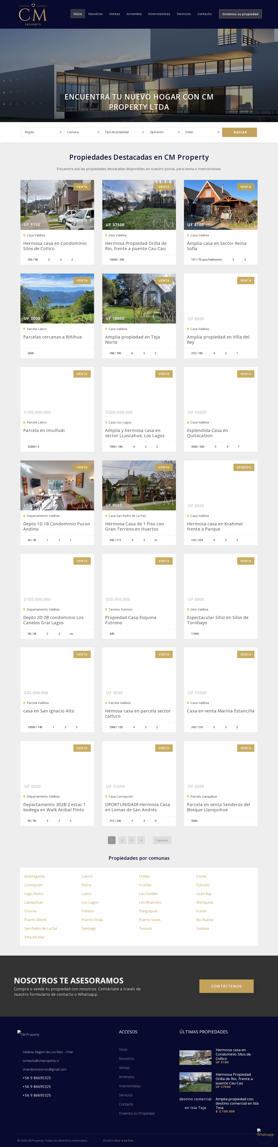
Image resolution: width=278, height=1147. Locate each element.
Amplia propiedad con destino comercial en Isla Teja (237, 1103)
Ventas (114, 14)
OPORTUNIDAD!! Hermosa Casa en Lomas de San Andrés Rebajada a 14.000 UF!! (137, 810)
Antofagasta (34, 876)
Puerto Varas (150, 919)
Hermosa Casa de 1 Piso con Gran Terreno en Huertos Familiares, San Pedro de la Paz (138, 529)
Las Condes (148, 893)
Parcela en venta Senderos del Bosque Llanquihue (218, 807)
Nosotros (95, 14)
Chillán (144, 876)
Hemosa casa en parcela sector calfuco (138, 713)
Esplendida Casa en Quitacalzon (207, 433)
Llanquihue (33, 902)
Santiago (89, 928)
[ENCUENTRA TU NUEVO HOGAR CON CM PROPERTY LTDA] (139, 75)
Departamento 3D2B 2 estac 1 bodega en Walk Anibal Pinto (54, 807)
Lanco (86, 893)
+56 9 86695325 (37, 1078)
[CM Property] (33, 14)
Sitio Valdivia (117, 235)
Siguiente (162, 840)
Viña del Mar (34, 937)
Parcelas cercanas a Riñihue (52, 337)
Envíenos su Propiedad (136, 1113)
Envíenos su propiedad (240, 14)
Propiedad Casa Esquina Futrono (130, 620)
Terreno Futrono (120, 609)
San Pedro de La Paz (40, 928)
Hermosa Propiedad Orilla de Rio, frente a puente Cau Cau (136, 246)
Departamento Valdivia (43, 516)
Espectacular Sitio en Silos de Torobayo (217, 620)
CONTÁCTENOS (226, 986)
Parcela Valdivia (38, 703)
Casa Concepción (121, 796)
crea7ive (127, 1140)
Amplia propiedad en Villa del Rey (218, 339)
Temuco (145, 928)
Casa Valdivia (36, 235)
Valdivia (202, 928)
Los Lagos (90, 902)
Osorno (30, 911)
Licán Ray (204, 893)
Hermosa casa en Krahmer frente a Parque (215, 526)
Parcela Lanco (37, 329)
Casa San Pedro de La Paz (127, 516)
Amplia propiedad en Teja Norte (132, 339)
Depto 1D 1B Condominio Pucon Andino (56, 526)
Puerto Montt (35, 919)
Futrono (203, 885)
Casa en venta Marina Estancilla (221, 711)
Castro (87, 876)
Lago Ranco (33, 893)
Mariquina (204, 902)
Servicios (184, 14)
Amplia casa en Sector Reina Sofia (217, 246)
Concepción (33, 885)
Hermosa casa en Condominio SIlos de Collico (55, 246)
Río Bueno (204, 919)
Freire (86, 885)
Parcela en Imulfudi (44, 430)
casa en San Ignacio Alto (48, 711)
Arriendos (134, 14)
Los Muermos (150, 902)
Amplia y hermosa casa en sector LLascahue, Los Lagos (135, 433)
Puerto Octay (92, 919)
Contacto (204, 14)
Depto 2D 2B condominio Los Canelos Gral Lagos (53, 620)
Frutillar (145, 885)
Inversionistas (159, 14)
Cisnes (201, 876)
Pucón (201, 911)
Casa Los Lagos (120, 422)
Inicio (78, 14)
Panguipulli (148, 911)
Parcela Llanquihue (203, 796)
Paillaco (88, 911)
